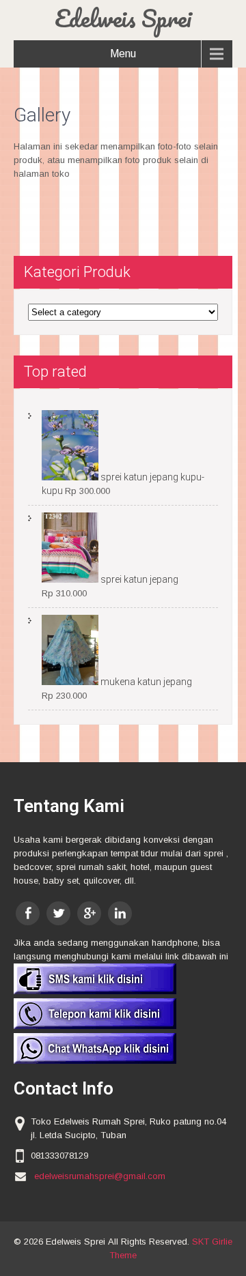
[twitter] (58, 913)
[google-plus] (89, 913)
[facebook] (28, 913)
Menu (123, 53)
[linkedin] (120, 913)
